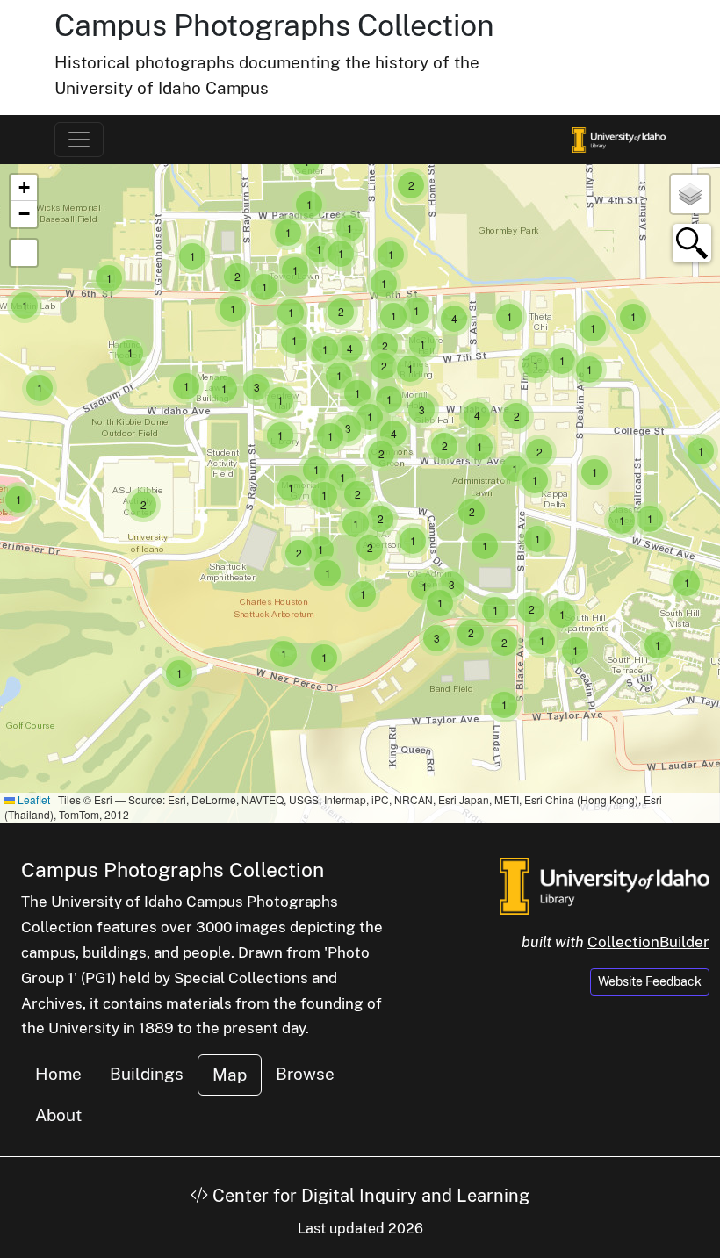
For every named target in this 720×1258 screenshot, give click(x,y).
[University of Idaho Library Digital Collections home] (604, 884)
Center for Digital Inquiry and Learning (368, 1195)
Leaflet (32, 799)
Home (58, 1073)
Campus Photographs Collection (274, 25)
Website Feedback (650, 981)
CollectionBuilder (648, 942)
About (58, 1115)
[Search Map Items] (692, 243)
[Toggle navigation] (79, 139)
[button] (686, 582)
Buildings (147, 1073)
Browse (305, 1073)
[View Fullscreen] (24, 253)
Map (229, 1074)
